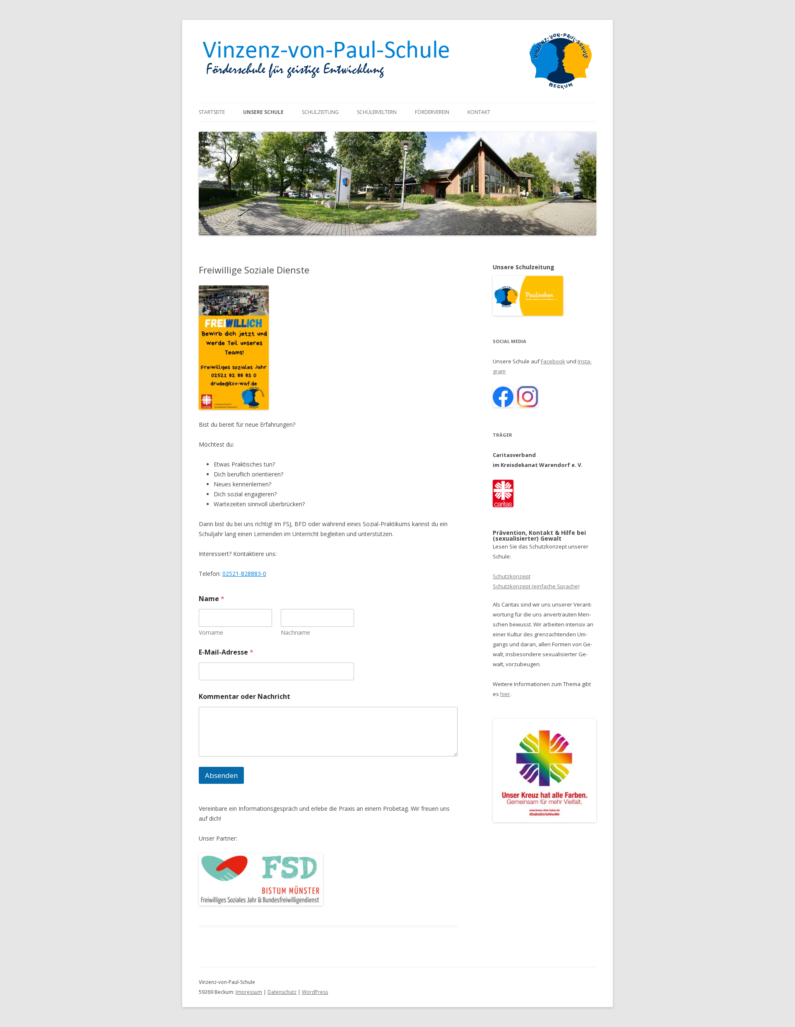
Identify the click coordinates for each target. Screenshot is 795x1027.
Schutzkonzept (511, 576)
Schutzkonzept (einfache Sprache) (536, 586)
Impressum (249, 992)
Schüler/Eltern (377, 112)
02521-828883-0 (244, 574)
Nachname (295, 632)
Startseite (212, 112)
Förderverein (432, 112)
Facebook (553, 361)
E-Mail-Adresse (226, 652)
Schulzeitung (320, 112)
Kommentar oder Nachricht (244, 697)
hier (505, 694)
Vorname (211, 632)
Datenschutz (281, 992)
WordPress (315, 992)
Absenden (221, 775)
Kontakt (478, 112)
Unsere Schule (263, 112)
